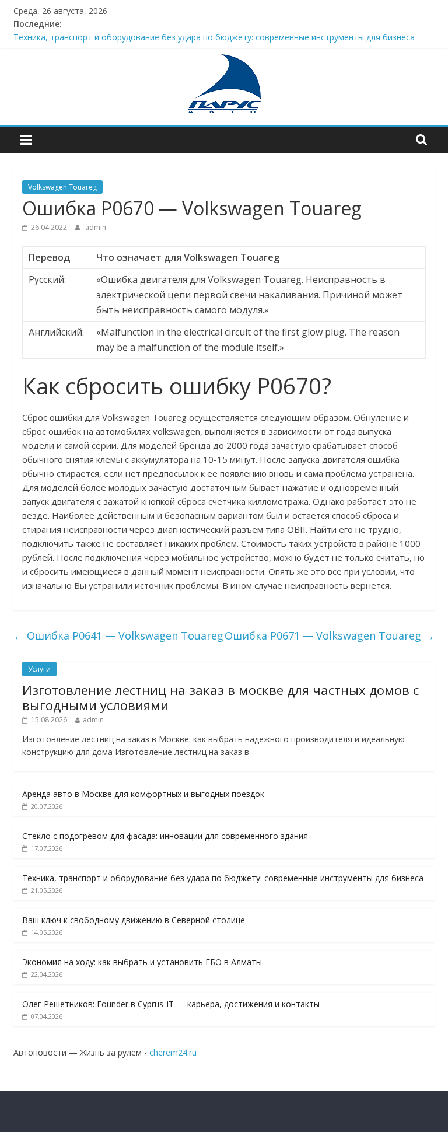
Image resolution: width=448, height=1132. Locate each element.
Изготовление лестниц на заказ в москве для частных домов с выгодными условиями (220, 697)
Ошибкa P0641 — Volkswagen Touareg (118, 635)
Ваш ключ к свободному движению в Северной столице (133, 919)
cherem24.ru (173, 1052)
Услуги (39, 669)
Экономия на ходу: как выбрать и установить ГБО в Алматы (142, 961)
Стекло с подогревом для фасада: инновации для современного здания (165, 835)
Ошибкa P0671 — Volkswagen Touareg (330, 635)
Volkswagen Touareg (62, 187)
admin (95, 227)
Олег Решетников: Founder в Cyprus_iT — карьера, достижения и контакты (171, 1003)
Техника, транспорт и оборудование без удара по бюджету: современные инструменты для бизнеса (214, 37)
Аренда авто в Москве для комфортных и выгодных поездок (143, 793)
